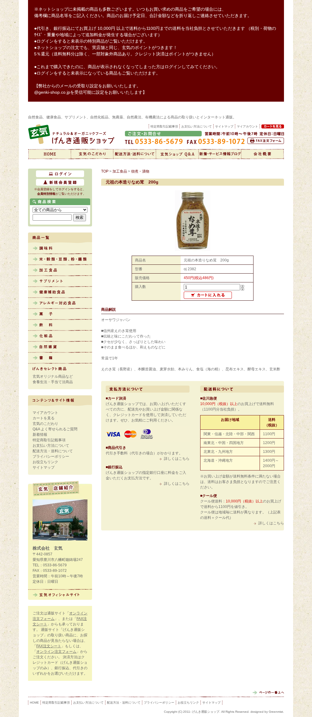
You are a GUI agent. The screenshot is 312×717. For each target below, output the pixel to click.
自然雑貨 (60, 347)
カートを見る (44, 418)
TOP (104, 171)
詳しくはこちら (177, 458)
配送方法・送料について (134, 154)
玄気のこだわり (92, 154)
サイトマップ (224, 126)
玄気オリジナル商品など (53, 376)
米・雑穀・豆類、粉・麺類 (60, 259)
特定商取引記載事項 (164, 126)
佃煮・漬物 (140, 171)
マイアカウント (45, 413)
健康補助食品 (60, 292)
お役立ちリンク (45, 462)
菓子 (60, 314)
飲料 (60, 325)
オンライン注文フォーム (56, 651)
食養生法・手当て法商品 (53, 382)
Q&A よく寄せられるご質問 (55, 429)
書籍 (60, 358)
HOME (34, 702)
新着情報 (220, 154)
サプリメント (60, 281)
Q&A (177, 154)
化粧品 (60, 336)
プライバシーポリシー (51, 456)
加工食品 (60, 270)
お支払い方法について (196, 126)
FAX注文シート (48, 646)
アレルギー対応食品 (60, 303)
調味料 (60, 248)
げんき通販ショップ (49, 154)
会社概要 (262, 154)
